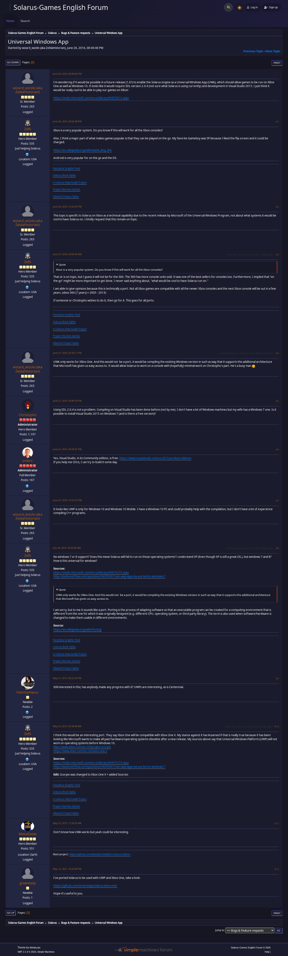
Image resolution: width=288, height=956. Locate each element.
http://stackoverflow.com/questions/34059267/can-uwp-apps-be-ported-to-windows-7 (109, 576)
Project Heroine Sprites (66, 189)
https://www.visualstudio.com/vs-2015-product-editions (155, 458)
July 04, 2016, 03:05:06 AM (67, 547)
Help (267, 952)
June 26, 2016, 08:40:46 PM (67, 73)
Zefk (27, 129)
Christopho (28, 415)
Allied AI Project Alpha (66, 196)
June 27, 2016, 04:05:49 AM (67, 254)
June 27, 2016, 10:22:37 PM (67, 500)
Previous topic (253, 51)
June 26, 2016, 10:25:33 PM (67, 206)
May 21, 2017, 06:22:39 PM (67, 678)
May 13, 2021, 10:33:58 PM (67, 868)
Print (276, 62)
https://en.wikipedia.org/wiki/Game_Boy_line (82, 150)
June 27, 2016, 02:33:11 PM (67, 352)
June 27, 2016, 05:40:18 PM (67, 400)
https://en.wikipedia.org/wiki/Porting (77, 629)
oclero (28, 460)
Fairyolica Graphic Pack (66, 168)
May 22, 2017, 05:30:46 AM (67, 726)
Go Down (13, 62)
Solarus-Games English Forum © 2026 (251, 947)
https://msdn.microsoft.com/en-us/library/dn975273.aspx (91, 572)
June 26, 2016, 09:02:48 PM (67, 121)
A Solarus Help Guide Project (70, 182)
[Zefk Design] (27, 154)
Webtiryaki (35, 947)
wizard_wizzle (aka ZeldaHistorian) (27, 90)
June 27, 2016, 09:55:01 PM (67, 449)
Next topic (272, 51)
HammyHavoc (27, 692)
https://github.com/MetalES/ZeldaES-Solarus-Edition (100, 854)
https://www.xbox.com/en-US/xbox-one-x (80, 751)
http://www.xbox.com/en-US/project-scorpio (82, 747)
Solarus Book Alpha (64, 175)
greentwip (27, 883)
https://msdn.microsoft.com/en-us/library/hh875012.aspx (91, 98)
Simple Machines (46, 952)
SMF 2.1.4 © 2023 (26, 952)
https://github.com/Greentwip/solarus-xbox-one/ (85, 885)
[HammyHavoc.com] (27, 712)
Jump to (219, 930)
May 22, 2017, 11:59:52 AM (67, 823)
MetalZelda (27, 834)
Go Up (10, 912)
